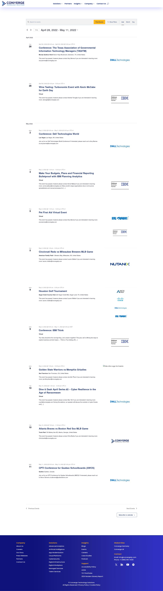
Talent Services (55, 571)
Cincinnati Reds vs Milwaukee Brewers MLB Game (66, 251)
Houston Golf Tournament (53, 291)
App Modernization (56, 552)
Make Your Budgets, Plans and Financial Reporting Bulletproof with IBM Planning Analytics (66, 174)
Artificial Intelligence (56, 549)
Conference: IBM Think (51, 330)
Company (89, 4)
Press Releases (22, 556)
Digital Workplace (55, 565)
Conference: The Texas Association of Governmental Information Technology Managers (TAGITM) (67, 49)
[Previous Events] (27, 30)
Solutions (57, 4)
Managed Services (56, 568)
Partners (68, 4)
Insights (77, 4)
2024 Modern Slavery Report (92, 576)
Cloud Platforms (55, 556)
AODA (84, 570)
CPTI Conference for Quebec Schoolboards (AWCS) (67, 467)
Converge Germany (121, 546)
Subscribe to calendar (126, 515)
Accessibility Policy (89, 567)
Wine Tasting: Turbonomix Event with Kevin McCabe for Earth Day (67, 88)
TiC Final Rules (87, 573)
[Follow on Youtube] (127, 564)
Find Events (99, 22)
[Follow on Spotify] (133, 564)
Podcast (85, 559)
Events (84, 549)
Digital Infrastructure (57, 562)
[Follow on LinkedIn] (121, 564)
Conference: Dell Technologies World (59, 133)
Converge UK (119, 549)
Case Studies (87, 556)
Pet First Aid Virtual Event (53, 212)
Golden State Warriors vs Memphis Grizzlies (62, 369)
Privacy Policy (83, 585)
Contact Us (101, 4)
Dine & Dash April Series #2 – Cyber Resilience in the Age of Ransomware (67, 391)
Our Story (19, 552)
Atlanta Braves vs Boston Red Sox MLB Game (63, 428)
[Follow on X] (116, 565)
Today (36, 30)
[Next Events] (31, 30)
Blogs (84, 546)
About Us (19, 546)
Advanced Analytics (56, 546)
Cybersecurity (54, 559)
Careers (19, 549)
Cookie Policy (95, 585)
